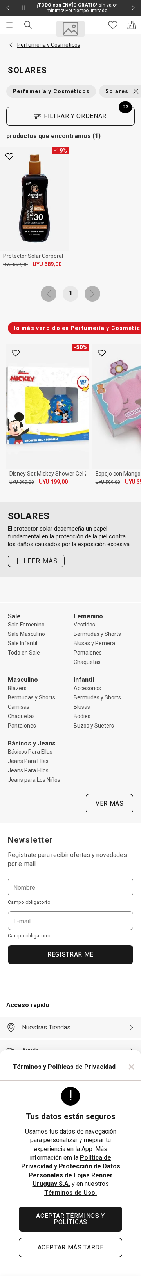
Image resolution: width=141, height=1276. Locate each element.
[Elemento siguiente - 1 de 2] (133, 8)
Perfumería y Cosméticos (51, 91)
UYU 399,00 (21, 482)
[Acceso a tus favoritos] (112, 25)
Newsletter (30, 840)
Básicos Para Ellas (30, 752)
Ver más (109, 803)
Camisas (18, 707)
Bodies (82, 716)
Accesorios (87, 688)
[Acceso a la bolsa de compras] (131, 25)
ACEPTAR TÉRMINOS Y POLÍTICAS (70, 1219)
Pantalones (88, 653)
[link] (48, 294)
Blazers (17, 688)
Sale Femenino (26, 624)
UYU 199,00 (53, 482)
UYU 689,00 (47, 264)
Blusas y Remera (94, 643)
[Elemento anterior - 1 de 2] (8, 8)
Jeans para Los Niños (34, 780)
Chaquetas (87, 662)
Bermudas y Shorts (97, 634)
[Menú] (9, 25)
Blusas (82, 707)
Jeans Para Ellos (28, 770)
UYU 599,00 (108, 482)
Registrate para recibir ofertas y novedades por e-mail (67, 859)
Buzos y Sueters (94, 725)
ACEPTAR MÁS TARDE (71, 1247)
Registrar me (70, 954)
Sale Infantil (22, 643)
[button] (11, 45)
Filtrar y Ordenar (86, 113)
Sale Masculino (26, 634)
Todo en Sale (24, 653)
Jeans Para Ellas (28, 761)
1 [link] (70, 293)
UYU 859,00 (15, 264)
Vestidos (84, 624)
